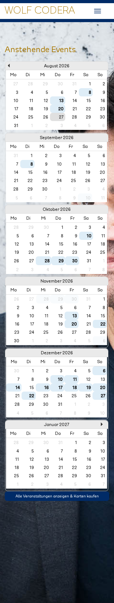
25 (30, 116)
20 (61, 108)
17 (16, 108)
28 (74, 116)
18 (31, 108)
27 (61, 116)
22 (88, 108)
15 (88, 100)
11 (31, 100)
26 (45, 116)
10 (16, 100)
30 (102, 116)
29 (88, 116)
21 (75, 108)
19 (46, 108)
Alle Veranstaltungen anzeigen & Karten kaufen (57, 496)
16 (103, 100)
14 (75, 100)
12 (46, 100)
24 (15, 116)
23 (102, 108)
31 (16, 125)
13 (61, 100)
